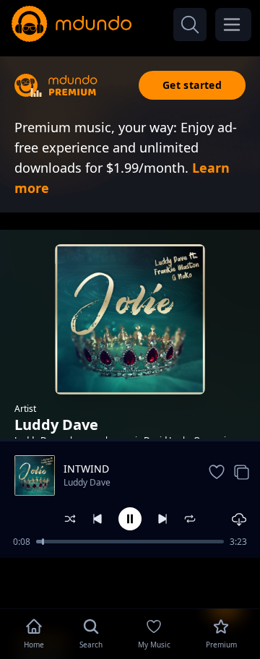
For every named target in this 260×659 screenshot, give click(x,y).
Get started (192, 85)
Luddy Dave (87, 482)
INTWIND (86, 468)
